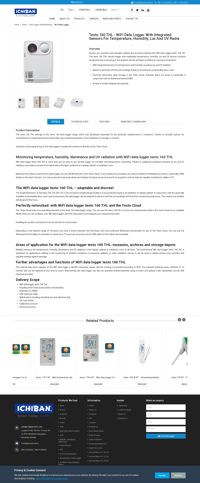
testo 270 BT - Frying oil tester (166, 377)
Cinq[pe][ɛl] (101, 10)
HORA (62, 422)
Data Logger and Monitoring (40, 25)
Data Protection (95, 439)
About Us (65, 19)
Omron (62, 410)
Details (56, 121)
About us (92, 410)
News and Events (112, 19)
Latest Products (124, 410)
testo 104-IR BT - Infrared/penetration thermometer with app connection (122, 377)
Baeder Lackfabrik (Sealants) (66, 440)
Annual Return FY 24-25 (98, 461)
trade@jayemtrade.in (143, 2)
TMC (62, 427)
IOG (61, 449)
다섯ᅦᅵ (115, 10)
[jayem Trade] (25, 13)
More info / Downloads (133, 121)
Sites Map (122, 405)
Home (52, 19)
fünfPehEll (85, 10)
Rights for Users (95, 448)
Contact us (93, 427)
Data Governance (96, 431)
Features (104, 121)
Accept (162, 475)
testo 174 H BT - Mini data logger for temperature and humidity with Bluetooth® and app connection (79, 377)
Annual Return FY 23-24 (98, 456)
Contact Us (132, 19)
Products (79, 19)
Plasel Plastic (65, 445)
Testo (24, 25)
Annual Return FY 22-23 (98, 452)
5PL (62, 10)
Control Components (68, 454)
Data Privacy (94, 435)
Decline (178, 475)
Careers (93, 19)
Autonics (63, 414)
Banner (63, 418)
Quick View (35, 352)
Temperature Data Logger (70, 458)
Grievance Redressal (97, 444)
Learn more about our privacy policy (51, 478)
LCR (61, 435)
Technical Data (79, 121)
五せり (71, 10)
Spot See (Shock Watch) (69, 431)
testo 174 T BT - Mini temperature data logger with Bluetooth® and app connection (35, 377)
